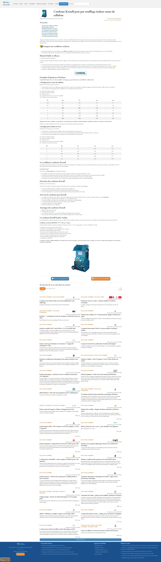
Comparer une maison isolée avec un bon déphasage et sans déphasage (57, 302)
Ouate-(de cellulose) (87, 525)
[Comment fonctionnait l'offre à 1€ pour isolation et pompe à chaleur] (115, 324)
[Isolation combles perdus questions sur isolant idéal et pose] (115, 455)
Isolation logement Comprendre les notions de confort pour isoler (59, 444)
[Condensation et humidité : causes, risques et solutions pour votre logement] (73, 455)
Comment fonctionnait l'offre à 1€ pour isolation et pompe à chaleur (99, 329)
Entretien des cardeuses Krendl (49, 31)
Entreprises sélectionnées (41, 3)
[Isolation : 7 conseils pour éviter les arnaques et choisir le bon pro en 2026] (73, 311)
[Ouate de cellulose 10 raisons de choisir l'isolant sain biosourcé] (115, 525)
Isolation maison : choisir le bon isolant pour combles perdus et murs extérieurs (58, 477)
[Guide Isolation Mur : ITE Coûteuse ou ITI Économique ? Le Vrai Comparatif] (73, 422)
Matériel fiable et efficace (48, 27)
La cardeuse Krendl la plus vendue (50, 36)
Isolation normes (58, 297)
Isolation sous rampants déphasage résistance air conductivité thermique (99, 444)
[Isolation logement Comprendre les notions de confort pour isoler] (73, 440)
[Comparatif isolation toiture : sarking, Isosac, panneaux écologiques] (115, 510)
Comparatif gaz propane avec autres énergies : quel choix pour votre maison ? (137, 551)
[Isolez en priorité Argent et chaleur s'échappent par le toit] (73, 405)
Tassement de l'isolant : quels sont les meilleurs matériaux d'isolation (101, 495)
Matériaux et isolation (108, 20)
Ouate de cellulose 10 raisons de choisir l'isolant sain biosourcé (99, 530)
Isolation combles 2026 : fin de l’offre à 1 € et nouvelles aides (57, 328)
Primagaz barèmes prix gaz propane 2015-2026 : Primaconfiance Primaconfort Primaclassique (140, 545)
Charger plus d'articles (80, 539)
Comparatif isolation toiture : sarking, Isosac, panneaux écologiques (101, 514)
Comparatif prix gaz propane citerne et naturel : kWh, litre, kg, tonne (55, 549)
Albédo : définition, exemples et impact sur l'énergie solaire (57, 514)
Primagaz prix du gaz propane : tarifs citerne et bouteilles (133, 557)
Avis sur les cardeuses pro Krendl (50, 33)
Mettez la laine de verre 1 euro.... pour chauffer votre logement (99, 426)
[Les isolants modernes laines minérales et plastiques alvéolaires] (115, 389)
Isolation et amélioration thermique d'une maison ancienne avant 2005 (58, 360)
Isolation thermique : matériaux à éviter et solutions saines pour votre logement (58, 375)
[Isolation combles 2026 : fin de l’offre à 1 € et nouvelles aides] (73, 324)
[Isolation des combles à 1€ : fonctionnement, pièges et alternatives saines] (115, 311)
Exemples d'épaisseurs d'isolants (49, 28)
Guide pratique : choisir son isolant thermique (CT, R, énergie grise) (58, 498)
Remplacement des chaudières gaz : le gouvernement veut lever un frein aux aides (58, 552)
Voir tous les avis (20, 554)
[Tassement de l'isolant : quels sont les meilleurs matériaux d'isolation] (115, 491)
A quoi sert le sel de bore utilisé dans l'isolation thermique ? (98, 344)
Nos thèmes (50, 3)
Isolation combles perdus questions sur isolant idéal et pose (98, 459)
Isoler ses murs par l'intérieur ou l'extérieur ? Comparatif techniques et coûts (56, 344)
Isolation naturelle (87, 355)
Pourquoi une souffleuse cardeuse (50, 25)
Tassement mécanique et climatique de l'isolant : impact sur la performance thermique (99, 477)
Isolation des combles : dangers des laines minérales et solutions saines (99, 410)
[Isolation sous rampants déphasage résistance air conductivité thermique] (115, 440)
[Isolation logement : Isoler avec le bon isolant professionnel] (115, 370)
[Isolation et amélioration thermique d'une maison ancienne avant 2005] (73, 355)
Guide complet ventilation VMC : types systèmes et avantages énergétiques (57, 547)
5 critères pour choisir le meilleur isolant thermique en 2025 (57, 529)
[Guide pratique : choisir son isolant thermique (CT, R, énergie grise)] (73, 491)
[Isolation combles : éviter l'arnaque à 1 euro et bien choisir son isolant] (115, 355)
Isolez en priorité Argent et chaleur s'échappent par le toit (56, 409)
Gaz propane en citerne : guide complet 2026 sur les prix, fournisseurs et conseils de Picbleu (60, 554)
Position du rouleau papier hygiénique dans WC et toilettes (53, 545)
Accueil (15, 3)
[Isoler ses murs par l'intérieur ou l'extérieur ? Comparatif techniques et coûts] (73, 340)
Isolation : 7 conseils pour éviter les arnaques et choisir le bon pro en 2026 (59, 317)
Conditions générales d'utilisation (101, 552)
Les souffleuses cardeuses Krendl (50, 30)
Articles (20, 3)
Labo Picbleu (32, 3)
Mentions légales (98, 554)
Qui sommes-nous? (99, 545)
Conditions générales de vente (101, 549)
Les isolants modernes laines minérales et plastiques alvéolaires (99, 394)
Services (26, 3)
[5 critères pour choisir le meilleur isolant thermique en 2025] (73, 525)
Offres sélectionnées (63, 3)
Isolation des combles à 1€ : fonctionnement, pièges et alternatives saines (100, 315)
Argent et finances (45, 405)
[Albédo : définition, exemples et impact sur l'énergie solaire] (73, 510)
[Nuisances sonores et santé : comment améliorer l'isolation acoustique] (115, 297)
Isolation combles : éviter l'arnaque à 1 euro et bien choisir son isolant (99, 360)
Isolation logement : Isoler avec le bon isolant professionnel (98, 374)
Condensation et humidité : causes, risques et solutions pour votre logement (59, 460)
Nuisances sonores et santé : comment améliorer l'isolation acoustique (98, 302)
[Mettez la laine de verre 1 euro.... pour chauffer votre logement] (115, 422)
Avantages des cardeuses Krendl (49, 34)
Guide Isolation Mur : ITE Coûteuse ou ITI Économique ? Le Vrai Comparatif (59, 427)
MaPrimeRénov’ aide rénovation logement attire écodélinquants (58, 393)
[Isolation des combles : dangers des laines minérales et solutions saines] (115, 405)
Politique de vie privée (99, 547)
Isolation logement (117, 20)
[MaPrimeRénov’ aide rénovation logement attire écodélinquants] (73, 389)
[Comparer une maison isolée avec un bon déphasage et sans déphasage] (73, 297)
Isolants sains (99, 297)
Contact (56, 3)
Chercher (42, 288)
